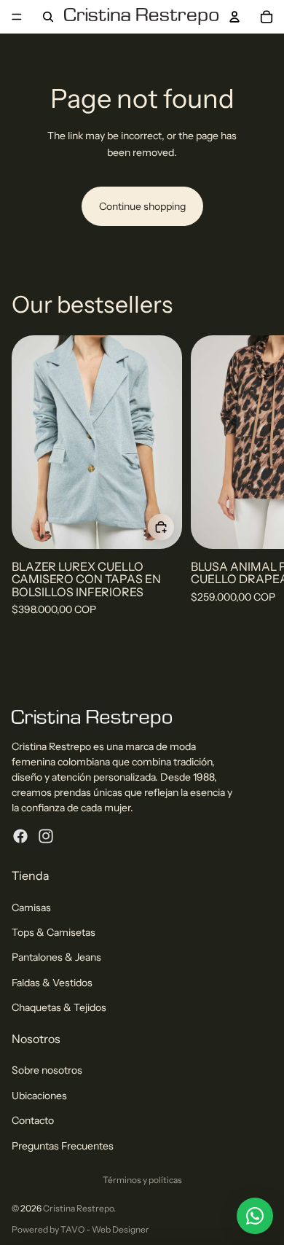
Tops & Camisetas (53, 932)
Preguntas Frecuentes (63, 1145)
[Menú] (16, 17)
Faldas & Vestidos (52, 982)
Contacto (33, 1120)
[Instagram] (46, 836)
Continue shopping (142, 206)
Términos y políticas (142, 1179)
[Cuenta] (234, 17)
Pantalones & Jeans (56, 957)
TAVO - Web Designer (104, 1229)
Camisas (31, 907)
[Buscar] (48, 17)
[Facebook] (20, 836)
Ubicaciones (39, 1095)
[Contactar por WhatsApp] (255, 1216)
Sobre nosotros (47, 1070)
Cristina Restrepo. (79, 1208)
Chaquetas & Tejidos (59, 1007)
